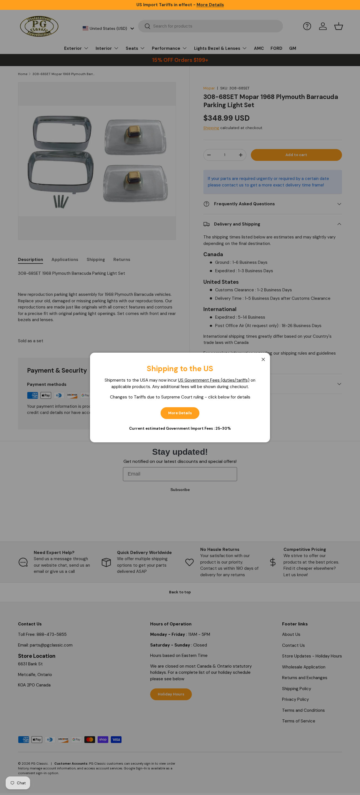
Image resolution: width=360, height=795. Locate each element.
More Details (180, 413)
